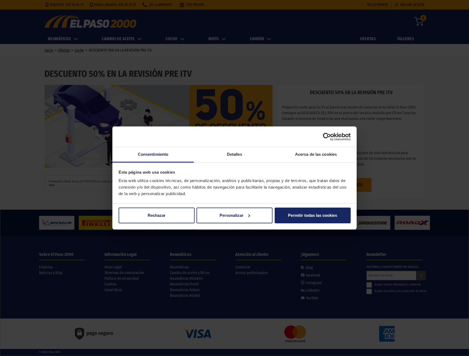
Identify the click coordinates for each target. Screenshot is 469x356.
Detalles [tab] (234, 154)
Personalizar (231, 215)
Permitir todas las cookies (312, 215)
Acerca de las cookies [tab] (316, 154)
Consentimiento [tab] (153, 154)
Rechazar (157, 215)
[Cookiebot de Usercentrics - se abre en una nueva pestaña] (327, 137)
